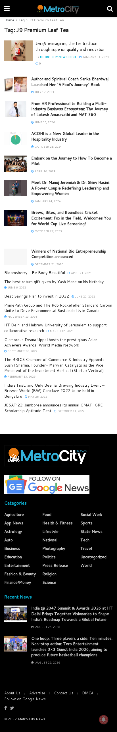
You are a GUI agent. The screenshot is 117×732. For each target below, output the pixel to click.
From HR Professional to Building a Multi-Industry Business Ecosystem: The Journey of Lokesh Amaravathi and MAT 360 (69, 109)
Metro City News (31, 718)
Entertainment (17, 565)
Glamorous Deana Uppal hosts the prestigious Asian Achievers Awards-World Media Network (50, 342)
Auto (8, 540)
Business (12, 548)
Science (49, 582)
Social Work (91, 514)
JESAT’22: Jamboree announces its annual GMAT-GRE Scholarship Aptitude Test (53, 408)
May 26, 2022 (37, 397)
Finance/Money (17, 582)
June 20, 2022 (84, 296)
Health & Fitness (57, 523)
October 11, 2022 (71, 411)
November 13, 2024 (22, 316)
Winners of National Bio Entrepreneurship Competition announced (68, 254)
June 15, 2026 (44, 122)
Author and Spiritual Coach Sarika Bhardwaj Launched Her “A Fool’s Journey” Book (69, 81)
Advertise (37, 693)
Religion (49, 574)
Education (13, 557)
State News (91, 531)
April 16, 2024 (44, 171)
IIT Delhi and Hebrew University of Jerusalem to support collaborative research (55, 327)
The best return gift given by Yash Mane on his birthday (54, 282)
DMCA (87, 693)
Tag (22, 20)
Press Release (55, 565)
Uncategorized (93, 557)
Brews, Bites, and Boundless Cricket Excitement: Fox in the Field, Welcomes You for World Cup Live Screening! (71, 218)
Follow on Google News (25, 698)
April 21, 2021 (81, 273)
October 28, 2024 (48, 146)
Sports (86, 523)
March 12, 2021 (61, 331)
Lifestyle (50, 531)
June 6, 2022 (16, 287)
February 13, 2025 (21, 376)
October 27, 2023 (48, 231)
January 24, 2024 (47, 201)
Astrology (13, 531)
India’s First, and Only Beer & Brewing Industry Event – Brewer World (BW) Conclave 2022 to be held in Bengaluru (54, 390)
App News (13, 523)
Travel (86, 548)
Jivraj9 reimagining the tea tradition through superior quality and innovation (70, 46)
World (86, 565)
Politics (49, 557)
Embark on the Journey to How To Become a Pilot (71, 161)
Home (9, 20)
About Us (12, 693)
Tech (84, 540)
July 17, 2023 (44, 92)
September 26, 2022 (22, 351)
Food (46, 514)
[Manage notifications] (103, 719)
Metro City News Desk (58, 57)
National (49, 540)
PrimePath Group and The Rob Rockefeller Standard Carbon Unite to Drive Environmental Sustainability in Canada (58, 308)
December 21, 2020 (48, 264)
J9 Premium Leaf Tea (46, 20)
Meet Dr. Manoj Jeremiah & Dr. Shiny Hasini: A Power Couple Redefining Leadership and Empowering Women (70, 188)
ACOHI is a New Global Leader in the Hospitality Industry (65, 136)
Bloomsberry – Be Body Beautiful (34, 272)
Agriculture (14, 514)
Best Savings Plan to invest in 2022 (36, 296)
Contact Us (63, 693)
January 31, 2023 (95, 57)
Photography (53, 548)
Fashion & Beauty (20, 574)
